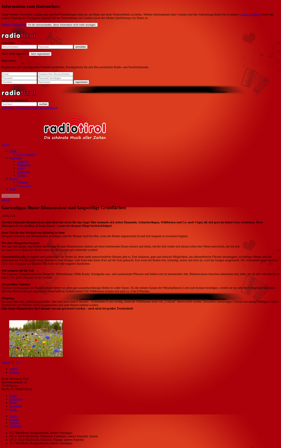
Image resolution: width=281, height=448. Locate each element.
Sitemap (14, 422)
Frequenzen (24, 185)
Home (5, 144)
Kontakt (14, 419)
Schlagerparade (26, 154)
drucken (14, 372)
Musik (13, 151)
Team (12, 189)
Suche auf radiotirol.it (15, 100)
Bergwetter (23, 171)
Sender (13, 178)
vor (17, 362)
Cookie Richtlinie (250, 14)
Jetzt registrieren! (40, 53)
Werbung (22, 182)
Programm (15, 158)
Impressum (15, 399)
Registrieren (9, 60)
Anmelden (8, 43)
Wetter (21, 168)
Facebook (15, 426)
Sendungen (23, 164)
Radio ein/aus (10, 195)
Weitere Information (14, 24)
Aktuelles (22, 161)
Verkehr (21, 175)
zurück (6, 199)
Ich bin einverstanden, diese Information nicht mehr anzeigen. (62, 24)
